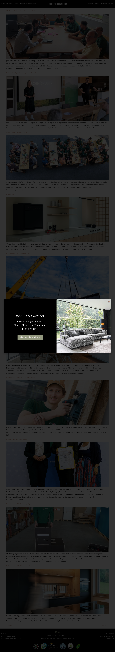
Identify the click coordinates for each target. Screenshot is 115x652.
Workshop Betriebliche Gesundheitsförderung (23, 11)
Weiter (105, 625)
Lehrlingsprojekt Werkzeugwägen (19, 504)
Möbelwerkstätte (28, 4)
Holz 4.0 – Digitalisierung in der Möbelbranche (24, 73)
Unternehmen (107, 4)
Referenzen (93, 4)
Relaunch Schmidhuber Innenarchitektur (21, 315)
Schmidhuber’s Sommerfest (16, 132)
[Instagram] (59, 632)
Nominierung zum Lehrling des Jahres (20, 377)
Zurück (10, 625)
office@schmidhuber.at (12, 638)
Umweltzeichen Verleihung (16, 439)
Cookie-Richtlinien (107, 636)
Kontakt (5, 633)
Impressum (110, 633)
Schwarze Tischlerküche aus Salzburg (20, 566)
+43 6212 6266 (9, 636)
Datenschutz (109, 638)
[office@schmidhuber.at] (1, 638)
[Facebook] (56, 632)
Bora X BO (10, 194)
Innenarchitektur (9, 4)
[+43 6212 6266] (1, 636)
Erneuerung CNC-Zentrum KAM (18, 253)
